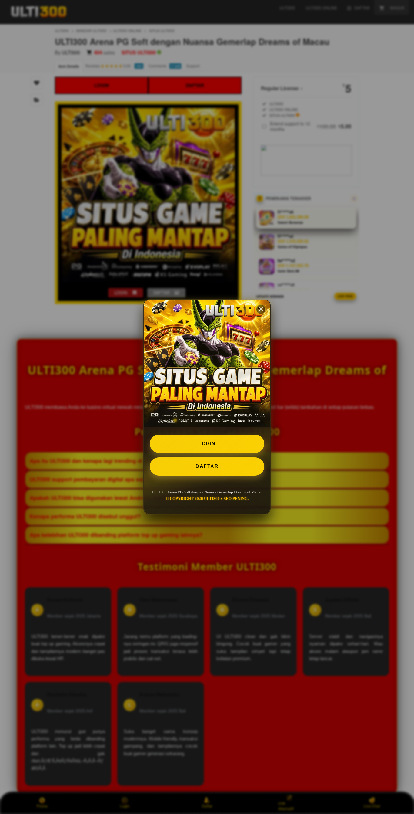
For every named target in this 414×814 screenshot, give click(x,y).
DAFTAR (207, 466)
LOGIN (207, 443)
